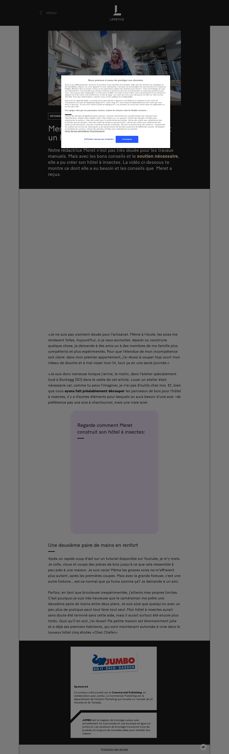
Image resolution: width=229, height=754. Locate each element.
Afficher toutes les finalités (99, 139)
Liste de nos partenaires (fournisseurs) (84, 131)
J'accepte (127, 139)
